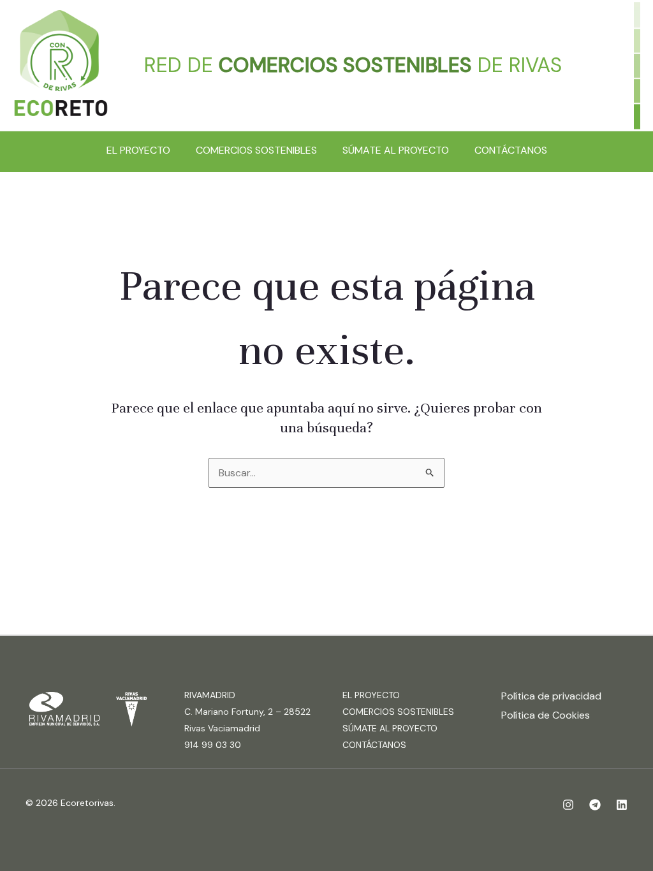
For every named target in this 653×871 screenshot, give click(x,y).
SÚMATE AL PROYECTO (395, 150)
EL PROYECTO (138, 150)
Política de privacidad (551, 696)
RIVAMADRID (209, 695)
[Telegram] (595, 804)
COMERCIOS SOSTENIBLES (256, 150)
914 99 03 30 (212, 744)
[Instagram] (568, 804)
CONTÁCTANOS (510, 150)
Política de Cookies (545, 715)
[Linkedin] (621, 804)
